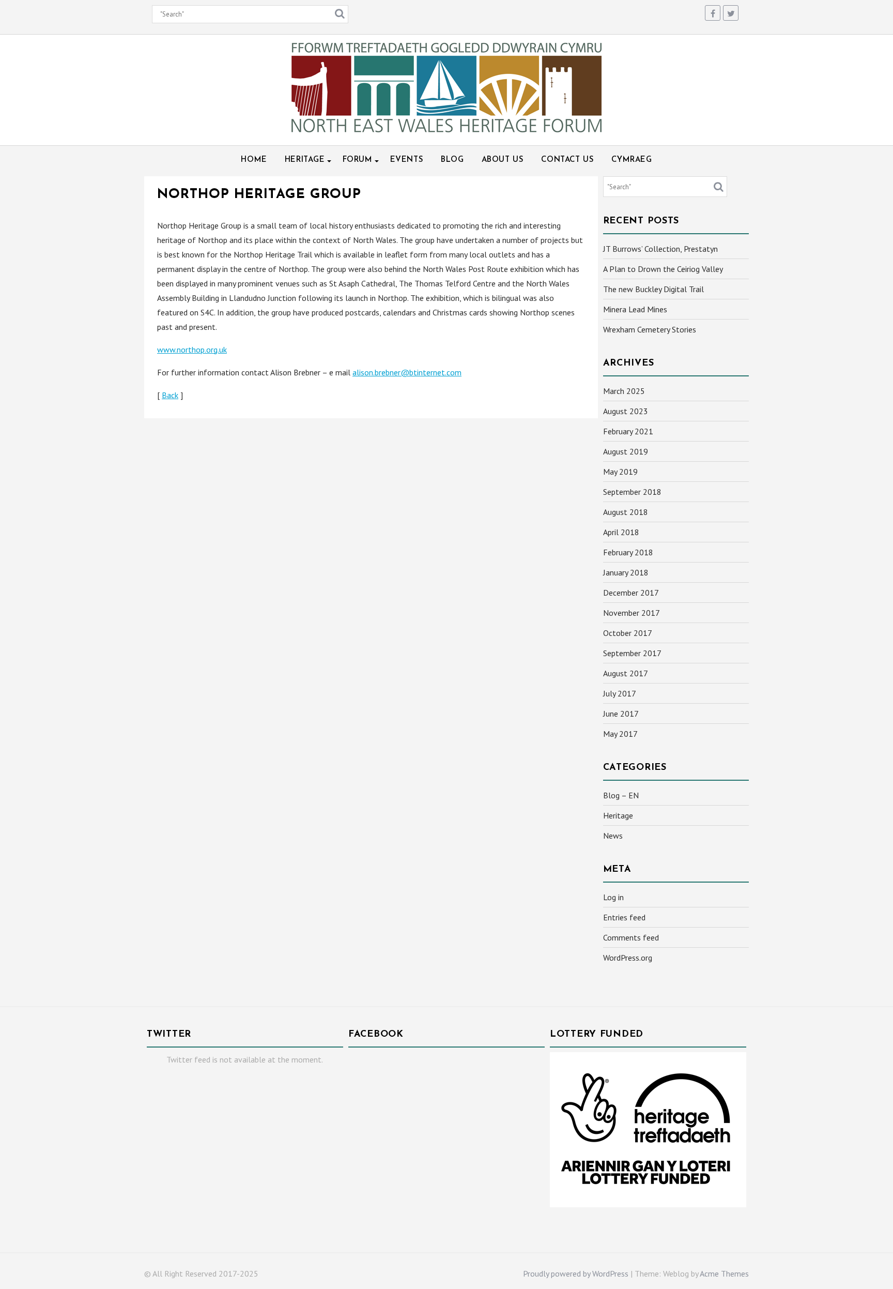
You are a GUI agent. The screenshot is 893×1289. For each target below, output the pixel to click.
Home (254, 160)
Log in (613, 897)
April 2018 (621, 532)
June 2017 (621, 713)
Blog (452, 160)
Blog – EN (621, 795)
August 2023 (625, 411)
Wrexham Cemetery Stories (649, 329)
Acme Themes (724, 1273)
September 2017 (632, 653)
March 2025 (624, 391)
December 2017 (631, 592)
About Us (503, 160)
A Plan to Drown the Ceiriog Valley (663, 269)
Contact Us (567, 160)
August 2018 (625, 512)
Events (407, 160)
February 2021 (628, 431)
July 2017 (619, 693)
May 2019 (620, 471)
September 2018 (632, 492)
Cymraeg (631, 160)
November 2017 (631, 613)
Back (170, 395)
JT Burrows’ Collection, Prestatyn (660, 249)
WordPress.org (627, 957)
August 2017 (625, 673)
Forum (358, 160)
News (613, 835)
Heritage (305, 160)
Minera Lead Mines (635, 309)
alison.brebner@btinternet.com (406, 372)
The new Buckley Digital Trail (653, 289)
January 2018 (626, 572)
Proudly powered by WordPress (575, 1273)
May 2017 (620, 734)
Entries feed (624, 917)
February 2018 (628, 552)
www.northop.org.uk (192, 349)
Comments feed (631, 937)
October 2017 (627, 633)
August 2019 (625, 451)
